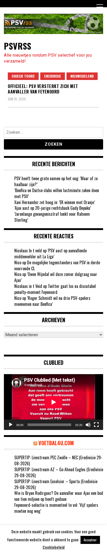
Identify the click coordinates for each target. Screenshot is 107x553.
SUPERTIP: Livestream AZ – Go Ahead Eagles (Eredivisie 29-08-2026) (58, 472)
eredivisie (52, 76)
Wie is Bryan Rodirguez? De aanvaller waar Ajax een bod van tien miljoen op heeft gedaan (58, 496)
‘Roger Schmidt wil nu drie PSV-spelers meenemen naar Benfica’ (52, 301)
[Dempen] (88, 424)
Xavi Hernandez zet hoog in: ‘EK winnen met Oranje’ (54, 202)
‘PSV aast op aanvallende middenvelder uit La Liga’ (50, 253)
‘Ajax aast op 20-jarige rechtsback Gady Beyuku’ (52, 208)
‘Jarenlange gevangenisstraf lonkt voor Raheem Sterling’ (52, 217)
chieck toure (23, 76)
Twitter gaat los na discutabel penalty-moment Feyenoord (55, 289)
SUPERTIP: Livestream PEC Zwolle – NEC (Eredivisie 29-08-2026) (58, 460)
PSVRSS (17, 46)
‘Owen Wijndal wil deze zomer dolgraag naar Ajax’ (55, 277)
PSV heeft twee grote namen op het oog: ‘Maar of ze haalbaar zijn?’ (56, 181)
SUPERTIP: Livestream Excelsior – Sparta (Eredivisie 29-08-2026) (55, 484)
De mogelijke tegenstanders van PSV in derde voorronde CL (57, 265)
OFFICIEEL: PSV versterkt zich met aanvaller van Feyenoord (43, 89)
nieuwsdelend (82, 76)
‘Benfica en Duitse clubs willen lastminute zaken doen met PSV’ (56, 193)
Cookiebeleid (54, 547)
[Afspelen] (10, 424)
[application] (53, 402)
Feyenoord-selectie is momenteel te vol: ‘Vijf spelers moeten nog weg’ (56, 508)
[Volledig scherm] (96, 424)
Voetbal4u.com (56, 443)
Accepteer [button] (90, 539)
